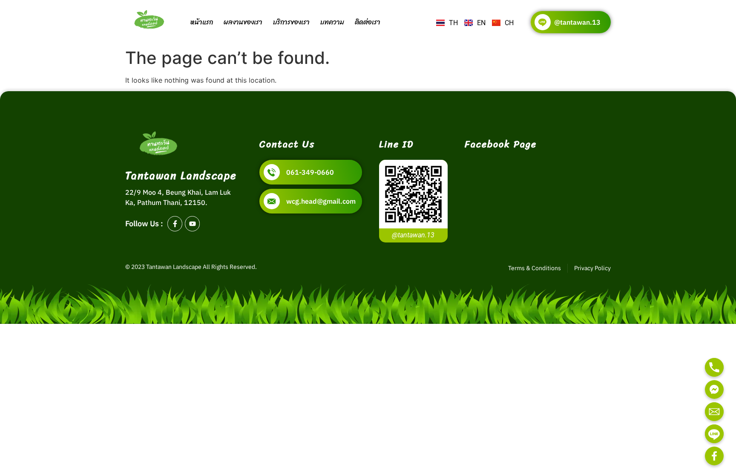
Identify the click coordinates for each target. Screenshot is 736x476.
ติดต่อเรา (367, 22)
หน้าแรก (201, 22)
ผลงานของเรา (243, 22)
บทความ (332, 22)
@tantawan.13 (577, 22)
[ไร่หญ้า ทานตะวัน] (714, 456)
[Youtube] (192, 223)
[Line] (714, 433)
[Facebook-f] (174, 223)
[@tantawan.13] (543, 22)
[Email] (714, 411)
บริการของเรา (291, 22)
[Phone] (714, 367)
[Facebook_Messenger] (714, 389)
